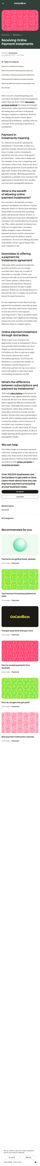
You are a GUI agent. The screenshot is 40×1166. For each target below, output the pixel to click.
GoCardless (13, 53)
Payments (16, 35)
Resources (5, 35)
